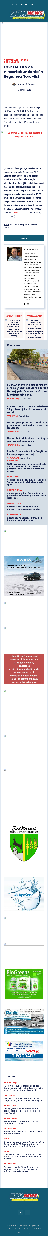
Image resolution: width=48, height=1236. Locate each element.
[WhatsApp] (18, 97)
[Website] (28, 303)
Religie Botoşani (14, 1102)
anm (11, 225)
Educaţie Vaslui (13, 1072)
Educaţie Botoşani (25, 1068)
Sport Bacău (25, 1119)
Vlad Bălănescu (27, 84)
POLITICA (27, 1093)
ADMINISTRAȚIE (13, 399)
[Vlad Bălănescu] (14, 84)
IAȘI (27, 1075)
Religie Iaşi (27, 1102)
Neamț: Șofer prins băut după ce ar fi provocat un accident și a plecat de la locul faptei (26, 495)
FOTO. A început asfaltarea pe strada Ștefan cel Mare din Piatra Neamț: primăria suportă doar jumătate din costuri (26, 467)
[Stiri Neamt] (27, 14)
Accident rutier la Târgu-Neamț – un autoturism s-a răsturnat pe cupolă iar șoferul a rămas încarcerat (22, 1169)
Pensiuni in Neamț (13, 1093)
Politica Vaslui (17, 1100)
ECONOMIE (28, 1063)
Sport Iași (28, 1121)
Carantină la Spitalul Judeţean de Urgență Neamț (13, 333)
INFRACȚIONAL (13, 432)
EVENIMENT (26, 1072)
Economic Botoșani (23, 1059)
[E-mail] (29, 97)
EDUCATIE (26, 1065)
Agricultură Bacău (19, 1040)
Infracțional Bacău (18, 1077)
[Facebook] (20, 1212)
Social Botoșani (27, 1114)
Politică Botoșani (26, 1095)
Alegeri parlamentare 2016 (34, 1047)
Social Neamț (12, 1116)
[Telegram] (41, 97)
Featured (10, 1075)
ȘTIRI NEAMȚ (12, 1228)
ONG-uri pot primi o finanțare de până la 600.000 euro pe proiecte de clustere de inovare (23, 1156)
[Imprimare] (35, 97)
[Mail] (24, 303)
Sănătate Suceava (14, 1112)
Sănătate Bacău (22, 1107)
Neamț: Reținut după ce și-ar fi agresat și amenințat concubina (23, 507)
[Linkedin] (23, 97)
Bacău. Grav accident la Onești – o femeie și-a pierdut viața (27, 453)
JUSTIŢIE (27, 1084)
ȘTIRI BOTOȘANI (24, 1226)
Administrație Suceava (18, 1035)
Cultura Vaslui (23, 1056)
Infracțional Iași (21, 1079)
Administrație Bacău (16, 1031)
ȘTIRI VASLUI (36, 1228)
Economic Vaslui (15, 1063)
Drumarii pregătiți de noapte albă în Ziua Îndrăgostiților (34, 335)
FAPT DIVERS (12, 416)
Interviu (18, 1084)
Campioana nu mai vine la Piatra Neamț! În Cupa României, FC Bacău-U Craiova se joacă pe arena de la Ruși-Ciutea (24, 1144)
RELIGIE (28, 1100)
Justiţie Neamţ (23, 1089)
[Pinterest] (12, 97)
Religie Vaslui (28, 1105)
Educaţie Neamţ (22, 1070)
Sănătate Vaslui (29, 1112)
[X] (6, 97)
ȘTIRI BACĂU (12, 1226)
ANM (16, 212)
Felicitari (20, 1075)
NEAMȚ (33, 1091)
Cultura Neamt (23, 1054)
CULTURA (11, 1052)
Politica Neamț (23, 1098)
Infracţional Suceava (20, 1082)
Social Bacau (11, 62)
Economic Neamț (20, 1061)
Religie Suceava (14, 1105)
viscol (7, 228)
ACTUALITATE (11, 60)
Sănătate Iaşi (24, 1109)
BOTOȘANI (21, 1049)
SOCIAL (7, 1151)
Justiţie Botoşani (26, 1086)
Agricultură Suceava (20, 1045)
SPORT (15, 1119)
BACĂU (24, 60)
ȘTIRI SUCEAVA (24, 1228)
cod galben (19, 225)
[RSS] (27, 1212)
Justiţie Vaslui (22, 1091)
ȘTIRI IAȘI (35, 1226)
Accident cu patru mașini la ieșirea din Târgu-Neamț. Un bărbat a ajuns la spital (26, 482)
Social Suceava (26, 1116)
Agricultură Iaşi (22, 1042)
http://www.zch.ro (30, 253)
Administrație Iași (19, 1033)
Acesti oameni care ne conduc (33, 1026)
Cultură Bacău (23, 1052)
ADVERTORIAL (24, 1038)
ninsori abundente (31, 225)
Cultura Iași (11, 1054)
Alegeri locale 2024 (15, 1047)
